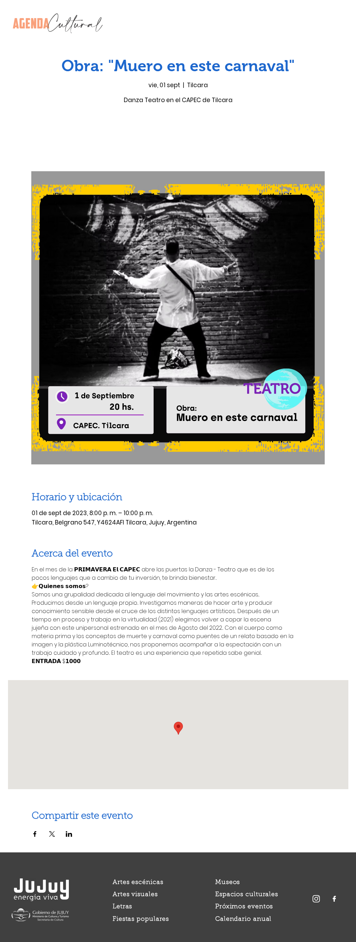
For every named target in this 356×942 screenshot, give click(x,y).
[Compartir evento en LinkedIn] (69, 834)
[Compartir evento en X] (52, 834)
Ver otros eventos (178, 138)
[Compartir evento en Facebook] (35, 834)
